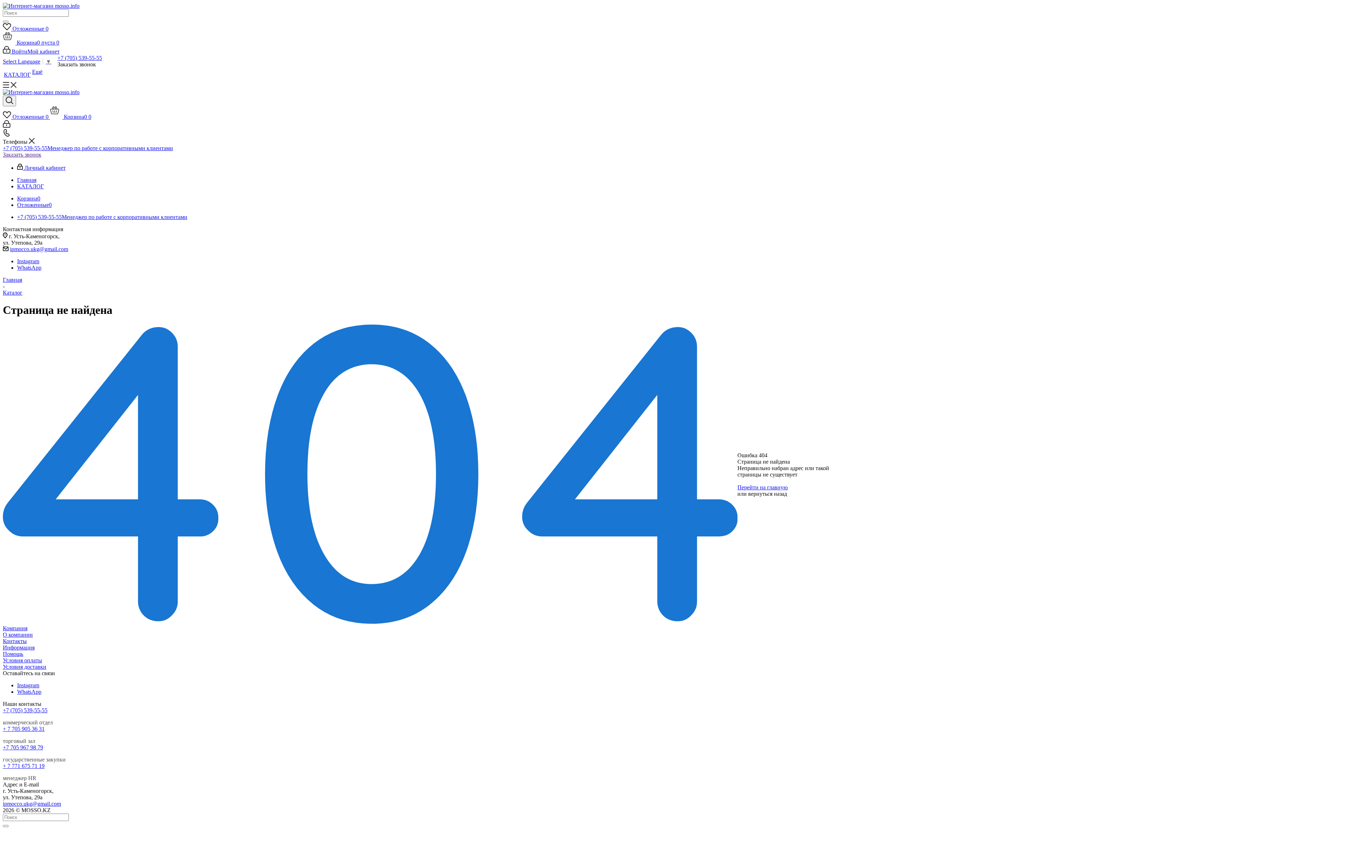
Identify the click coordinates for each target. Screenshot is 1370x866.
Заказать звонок (22, 155)
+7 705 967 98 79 (23, 747)
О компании (18, 635)
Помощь (13, 654)
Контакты (15, 641)
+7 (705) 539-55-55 (79, 58)
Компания (15, 628)
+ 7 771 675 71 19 (24, 766)
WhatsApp (29, 268)
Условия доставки (24, 667)
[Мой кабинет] (6, 126)
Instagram (28, 261)
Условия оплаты (22, 660)
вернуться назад (767, 494)
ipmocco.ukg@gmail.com (39, 249)
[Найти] (6, 22)
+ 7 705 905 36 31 (24, 729)
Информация (19, 648)
